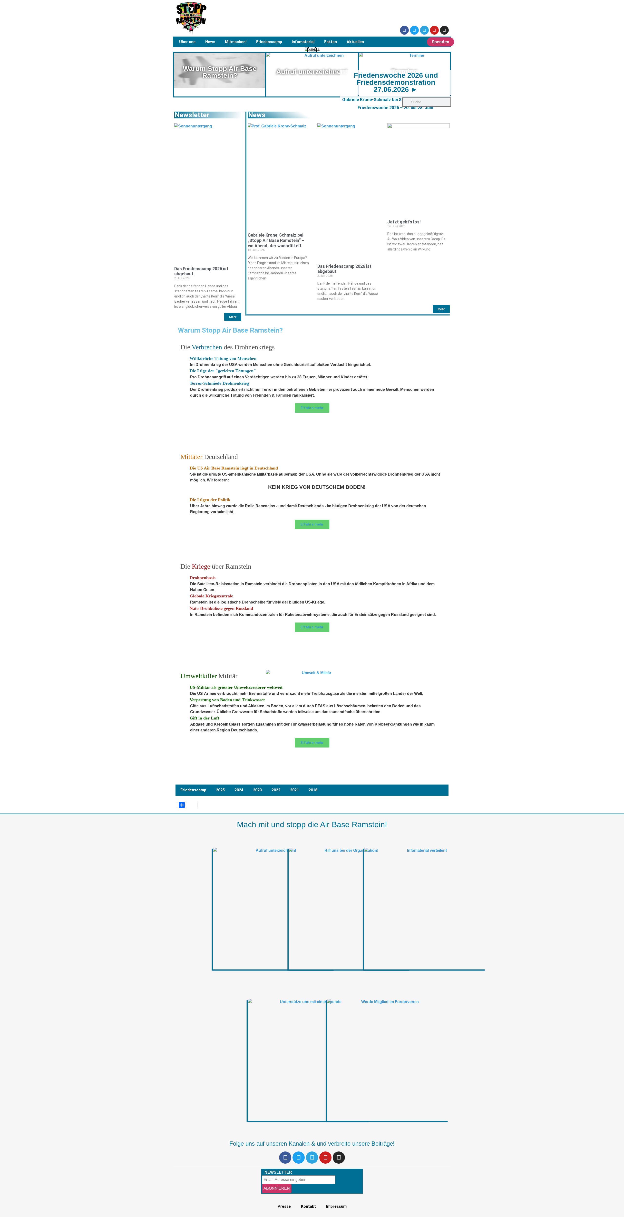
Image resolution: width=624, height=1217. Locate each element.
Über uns (187, 41)
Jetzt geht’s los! (404, 221)
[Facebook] (404, 30)
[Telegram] (424, 30)
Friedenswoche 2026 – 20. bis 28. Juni (395, 107)
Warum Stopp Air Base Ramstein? (220, 72)
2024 (238, 790)
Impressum (336, 1206)
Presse (284, 1206)
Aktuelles (355, 41)
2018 (313, 790)
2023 (257, 790)
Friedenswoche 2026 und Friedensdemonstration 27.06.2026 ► (396, 82)
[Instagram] (444, 30)
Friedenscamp (269, 41)
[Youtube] (434, 30)
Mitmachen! (235, 41)
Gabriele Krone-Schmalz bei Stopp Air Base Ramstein (395, 99)
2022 (276, 790)
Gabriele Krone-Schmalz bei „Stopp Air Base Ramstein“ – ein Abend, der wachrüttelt (276, 240)
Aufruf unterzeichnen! (311, 72)
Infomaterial (303, 41)
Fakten (330, 41)
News (210, 41)
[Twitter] (414, 30)
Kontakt (308, 1206)
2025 (220, 790)
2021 (294, 790)
